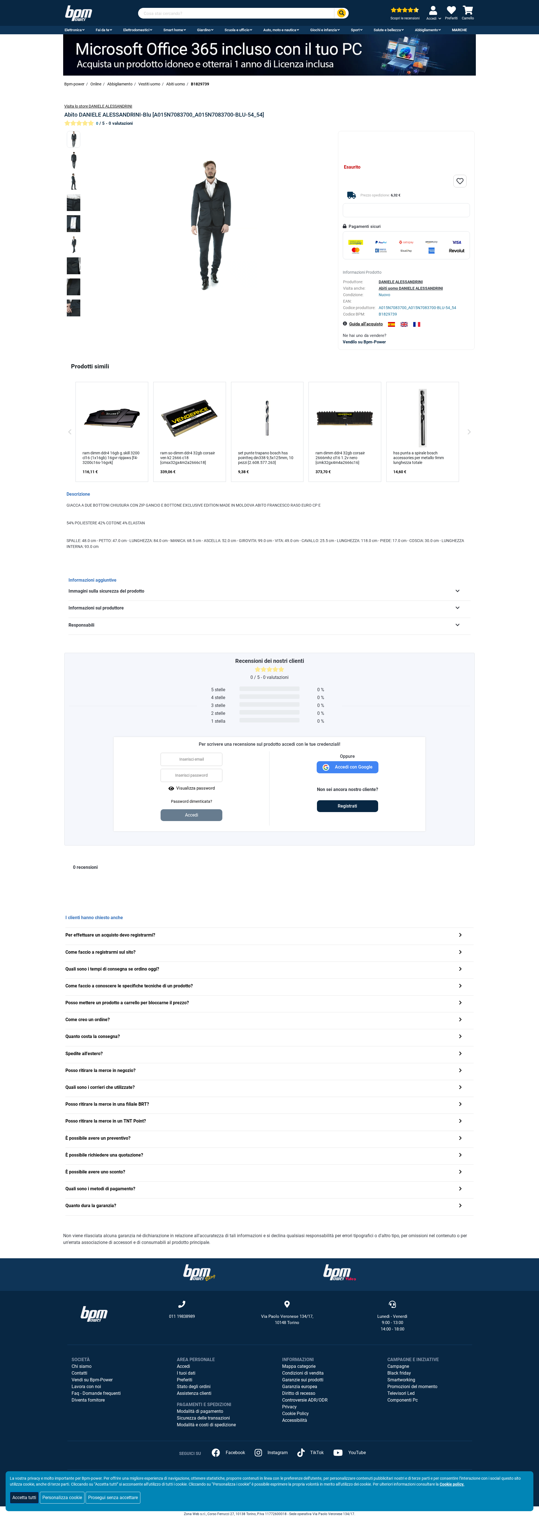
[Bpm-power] (79, 12)
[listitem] (112, 432)
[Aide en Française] (416, 324)
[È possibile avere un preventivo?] (460, 1138)
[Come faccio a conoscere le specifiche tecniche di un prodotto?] (460, 986)
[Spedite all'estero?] (460, 1054)
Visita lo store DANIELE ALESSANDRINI (98, 106)
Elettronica (73, 30)
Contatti (79, 1373)
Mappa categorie (299, 1366)
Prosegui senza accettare (113, 1497)
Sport (355, 30)
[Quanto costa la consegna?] (460, 1037)
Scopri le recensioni (405, 18)
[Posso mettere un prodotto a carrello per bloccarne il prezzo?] (460, 1003)
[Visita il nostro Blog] (199, 1272)
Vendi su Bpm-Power (92, 1379)
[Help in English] (404, 324)
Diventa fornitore (88, 1400)
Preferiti (184, 1379)
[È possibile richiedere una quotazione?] (460, 1155)
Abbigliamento (426, 30)
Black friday (399, 1373)
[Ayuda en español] (391, 324)
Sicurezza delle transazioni (203, 1418)
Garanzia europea (299, 1386)
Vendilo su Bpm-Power (364, 341)
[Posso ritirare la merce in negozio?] (460, 1071)
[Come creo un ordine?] (460, 1020)
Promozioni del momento (412, 1386)
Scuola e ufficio (237, 30)
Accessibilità (294, 1420)
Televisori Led (401, 1393)
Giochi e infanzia (323, 30)
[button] (70, 432)
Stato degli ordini (194, 1386)
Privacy (289, 1406)
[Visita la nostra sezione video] (340, 1272)
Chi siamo (82, 1366)
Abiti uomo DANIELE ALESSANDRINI (411, 288)
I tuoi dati (186, 1373)
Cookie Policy (295, 1413)
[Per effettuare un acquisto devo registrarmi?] (460, 935)
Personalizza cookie (62, 1497)
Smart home (173, 30)
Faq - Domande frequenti (96, 1393)
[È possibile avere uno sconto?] (460, 1172)
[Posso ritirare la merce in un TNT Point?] (460, 1121)
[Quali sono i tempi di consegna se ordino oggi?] (460, 969)
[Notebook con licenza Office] (269, 54)
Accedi (183, 1366)
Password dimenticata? (191, 801)
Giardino (204, 30)
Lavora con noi (86, 1386)
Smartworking (401, 1379)
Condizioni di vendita (303, 1373)
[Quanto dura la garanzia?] (460, 1206)
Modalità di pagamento (200, 1411)
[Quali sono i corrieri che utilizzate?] (460, 1088)
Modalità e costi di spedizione (206, 1424)
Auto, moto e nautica (279, 30)
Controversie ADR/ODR (305, 1400)
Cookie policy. (452, 1484)
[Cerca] (341, 13)
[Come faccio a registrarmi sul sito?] (460, 952)
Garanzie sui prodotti (302, 1379)
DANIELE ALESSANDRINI (401, 282)
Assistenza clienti (194, 1393)
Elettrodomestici (136, 30)
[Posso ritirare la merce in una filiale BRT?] (460, 1104)
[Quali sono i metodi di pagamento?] (460, 1189)
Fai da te (102, 30)
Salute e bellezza (387, 30)
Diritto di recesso (298, 1393)
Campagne (398, 1366)
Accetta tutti (24, 1497)
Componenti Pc (402, 1400)
